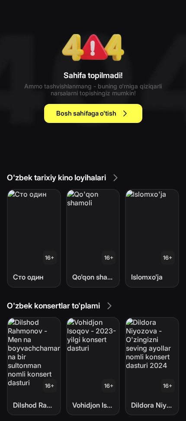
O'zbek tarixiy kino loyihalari (56, 177)
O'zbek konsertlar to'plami (53, 305)
